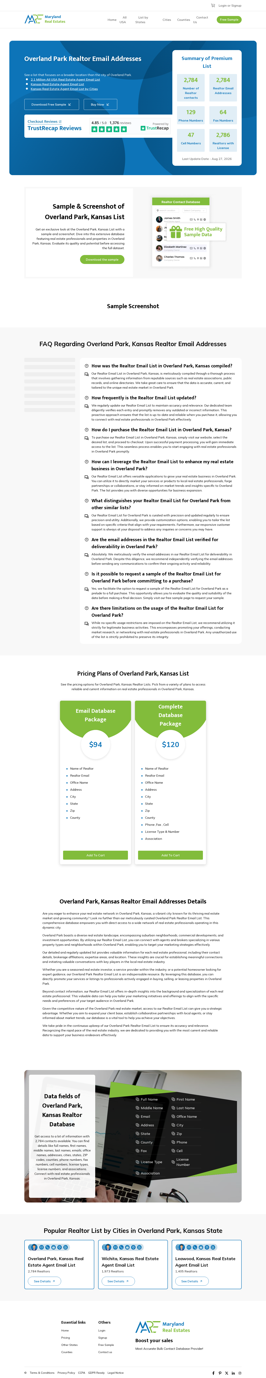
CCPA (81, 1372)
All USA (123, 19)
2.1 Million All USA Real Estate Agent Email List (65, 79)
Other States (69, 1345)
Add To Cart (95, 855)
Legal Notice (116, 1372)
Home (112, 20)
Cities (167, 20)
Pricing (65, 1337)
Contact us (105, 1352)
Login (101, 1330)
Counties (183, 20)
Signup (102, 1337)
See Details (42, 1281)
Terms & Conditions (42, 1372)
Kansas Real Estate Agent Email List (57, 84)
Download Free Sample (49, 104)
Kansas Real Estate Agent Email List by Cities (64, 89)
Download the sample (102, 259)
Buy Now (97, 104)
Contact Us (200, 19)
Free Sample (229, 19)
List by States (141, 19)
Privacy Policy (66, 1372)
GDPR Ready (96, 1372)
